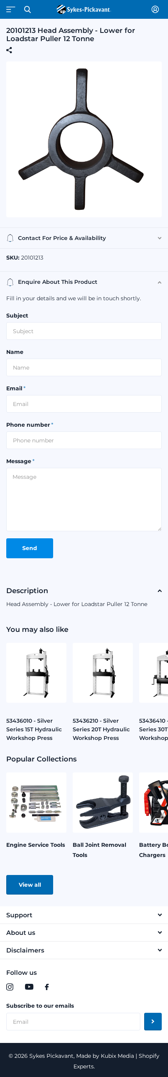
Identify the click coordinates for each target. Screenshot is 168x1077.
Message (20, 461)
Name (14, 351)
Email (15, 388)
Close (27, 9)
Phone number (29, 424)
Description (27, 590)
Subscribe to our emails (40, 1005)
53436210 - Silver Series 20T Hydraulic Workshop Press (101, 729)
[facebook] (47, 986)
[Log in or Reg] (157, 9)
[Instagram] (9, 986)
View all (30, 884)
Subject (17, 315)
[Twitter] (63, 987)
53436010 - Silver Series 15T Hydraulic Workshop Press (34, 729)
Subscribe (153, 1021)
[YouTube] (29, 986)
